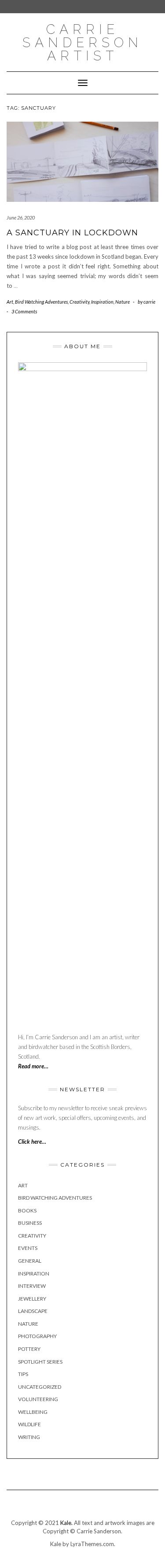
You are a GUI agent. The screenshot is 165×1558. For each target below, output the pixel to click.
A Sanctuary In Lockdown (72, 233)
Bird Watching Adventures (41, 302)
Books (27, 1210)
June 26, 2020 (21, 217)
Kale (55, 1543)
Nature (122, 302)
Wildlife (29, 1424)
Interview (32, 1286)
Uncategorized (39, 1386)
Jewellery (32, 1298)
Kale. (66, 1522)
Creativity (79, 302)
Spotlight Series (40, 1361)
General (29, 1260)
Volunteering (38, 1399)
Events (27, 1248)
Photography (37, 1336)
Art (10, 302)
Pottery (29, 1349)
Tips (23, 1374)
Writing (29, 1437)
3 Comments (24, 311)
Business (30, 1223)
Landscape (33, 1311)
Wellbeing (33, 1412)
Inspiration (102, 302)
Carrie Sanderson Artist (82, 42)
